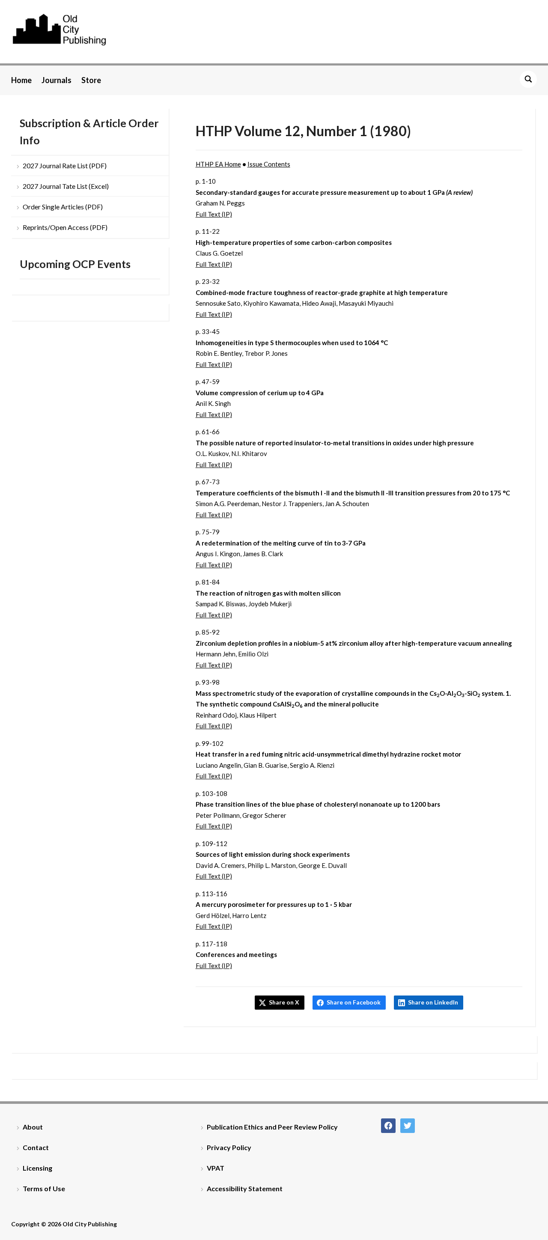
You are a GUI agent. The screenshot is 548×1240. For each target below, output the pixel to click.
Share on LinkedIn (433, 1002)
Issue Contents (268, 164)
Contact (36, 1147)
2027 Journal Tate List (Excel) (66, 186)
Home (21, 80)
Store (91, 80)
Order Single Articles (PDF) (63, 207)
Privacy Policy (229, 1147)
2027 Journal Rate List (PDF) (65, 165)
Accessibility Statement (245, 1188)
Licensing (37, 1168)
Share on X (284, 1002)
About (33, 1127)
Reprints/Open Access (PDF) (65, 227)
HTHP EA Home (218, 164)
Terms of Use (44, 1188)
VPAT (215, 1168)
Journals (56, 80)
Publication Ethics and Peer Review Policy (272, 1127)
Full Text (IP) (214, 214)
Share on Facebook (354, 1002)
